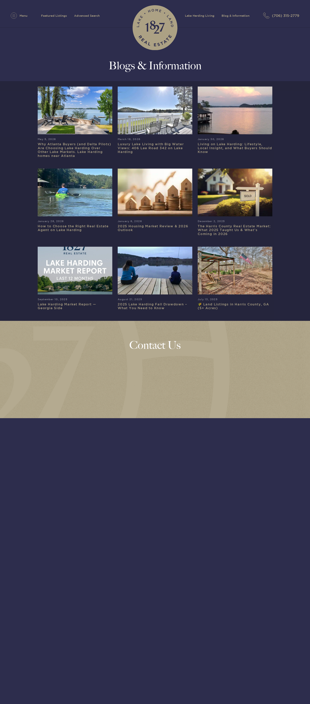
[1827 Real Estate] (155, 27)
